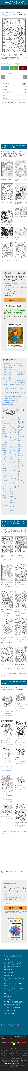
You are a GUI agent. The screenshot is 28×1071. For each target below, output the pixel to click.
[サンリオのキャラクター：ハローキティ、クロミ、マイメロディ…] (21, 701)
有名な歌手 (21, 436)
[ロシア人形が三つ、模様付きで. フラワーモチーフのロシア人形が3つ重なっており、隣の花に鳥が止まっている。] (7, 634)
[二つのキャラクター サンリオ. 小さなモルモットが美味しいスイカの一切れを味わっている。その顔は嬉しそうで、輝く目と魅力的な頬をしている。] (21, 755)
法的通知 (4, 1038)
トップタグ (17, 1036)
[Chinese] (24, 1042)
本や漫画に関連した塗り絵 (9, 398)
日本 (18, 12)
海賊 (19, 448)
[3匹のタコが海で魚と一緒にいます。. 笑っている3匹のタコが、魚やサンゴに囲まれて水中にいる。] (21, 662)
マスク (12, 474)
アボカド (4, 434)
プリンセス (13, 454)
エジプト (4, 444)
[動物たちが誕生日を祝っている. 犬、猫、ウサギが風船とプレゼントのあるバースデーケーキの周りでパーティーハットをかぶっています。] (7, 607)
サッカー (4, 470)
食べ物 (20, 480)
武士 (19, 442)
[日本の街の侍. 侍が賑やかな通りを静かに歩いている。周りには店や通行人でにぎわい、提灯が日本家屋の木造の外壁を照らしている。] (7, 235)
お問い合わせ (24, 1036)
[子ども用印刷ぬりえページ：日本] (2, 871)
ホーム (3, 12)
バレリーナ (13, 427)
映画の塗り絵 (8, 996)
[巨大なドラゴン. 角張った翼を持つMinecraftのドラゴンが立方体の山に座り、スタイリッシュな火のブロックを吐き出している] (7, 812)
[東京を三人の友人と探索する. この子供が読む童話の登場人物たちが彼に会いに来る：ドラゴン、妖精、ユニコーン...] (21, 235)
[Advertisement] (14, 123)
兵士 (11, 510)
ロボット (12, 496)
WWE (4, 429)
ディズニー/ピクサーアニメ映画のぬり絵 (13, 382)
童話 (19, 461)
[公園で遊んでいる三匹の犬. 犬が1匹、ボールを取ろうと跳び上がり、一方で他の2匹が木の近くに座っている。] (7, 662)
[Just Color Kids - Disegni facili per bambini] (18, 1042)
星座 (19, 434)
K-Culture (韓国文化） (8, 402)
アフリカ (4, 431)
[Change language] (26, 2)
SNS (3, 427)
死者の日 (20, 446)
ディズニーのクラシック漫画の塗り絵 (13, 380)
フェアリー (13, 450)
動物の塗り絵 (8, 969)
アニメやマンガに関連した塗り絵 (11, 396)
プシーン (12, 452)
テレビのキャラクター (10, 993)
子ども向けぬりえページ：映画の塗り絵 (13, 392)
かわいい (4, 462)
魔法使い (20, 486)
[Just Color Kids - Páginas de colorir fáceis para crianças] (15, 1042)
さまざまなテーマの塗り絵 (9, 369)
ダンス (4, 499)
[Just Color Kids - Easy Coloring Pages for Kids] (4, 1042)
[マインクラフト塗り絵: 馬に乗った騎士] (7, 736)
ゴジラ (4, 466)
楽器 (19, 440)
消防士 (20, 451)
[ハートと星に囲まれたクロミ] (21, 736)
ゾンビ (4, 489)
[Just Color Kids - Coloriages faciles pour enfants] (9, 1042)
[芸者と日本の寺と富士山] (7, 222)
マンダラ (6, 959)
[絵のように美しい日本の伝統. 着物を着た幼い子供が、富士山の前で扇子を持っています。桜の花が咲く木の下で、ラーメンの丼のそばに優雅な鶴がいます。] (21, 177)
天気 (19, 420)
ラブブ (12, 492)
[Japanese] (14, 1044)
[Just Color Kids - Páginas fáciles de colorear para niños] (12, 1042)
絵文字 (20, 463)
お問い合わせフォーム (16, 1061)
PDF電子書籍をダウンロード (15, 300)
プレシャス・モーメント (13, 462)
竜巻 (19, 459)
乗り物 (12, 506)
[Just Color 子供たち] (14, 2)
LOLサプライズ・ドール (5, 423)
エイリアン (5, 442)
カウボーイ (5, 452)
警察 (19, 471)
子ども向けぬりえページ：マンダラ (12, 363)
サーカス (4, 468)
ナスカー (12, 417)
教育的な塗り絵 (8, 972)
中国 (11, 500)
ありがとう (5, 436)
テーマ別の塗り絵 (10, 12)
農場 (19, 478)
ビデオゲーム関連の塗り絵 (9, 400)
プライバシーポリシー (18, 912)
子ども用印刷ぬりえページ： (13, 871)
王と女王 (20, 455)
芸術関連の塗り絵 (7, 378)
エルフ (4, 450)
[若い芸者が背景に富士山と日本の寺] (21, 199)
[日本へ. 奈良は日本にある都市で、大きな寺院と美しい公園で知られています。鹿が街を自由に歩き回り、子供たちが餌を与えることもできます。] (21, 258)
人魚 (11, 508)
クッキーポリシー (11, 1038)
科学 (19, 457)
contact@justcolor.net (8, 1063)
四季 (11, 512)
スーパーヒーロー (7, 394)
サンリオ (4, 472)
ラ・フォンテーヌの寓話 (13, 487)
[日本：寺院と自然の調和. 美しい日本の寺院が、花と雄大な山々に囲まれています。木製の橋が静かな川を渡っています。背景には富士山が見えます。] (21, 214)
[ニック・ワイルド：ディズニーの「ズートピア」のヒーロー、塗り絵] (7, 762)
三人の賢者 (13, 498)
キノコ (4, 464)
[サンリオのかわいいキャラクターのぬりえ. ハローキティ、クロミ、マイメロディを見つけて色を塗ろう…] (7, 709)
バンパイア (13, 430)
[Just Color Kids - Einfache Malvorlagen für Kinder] (21, 1042)
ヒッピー (12, 444)
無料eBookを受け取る (15, 908)
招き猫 (20, 430)
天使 (19, 417)
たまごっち (5, 495)
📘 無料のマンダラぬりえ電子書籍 (10, 1025)
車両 (19, 476)
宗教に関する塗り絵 (8, 404)
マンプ (12, 476)
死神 (19, 444)
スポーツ (4, 482)
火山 (19, 453)
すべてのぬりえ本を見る (13, 306)
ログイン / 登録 (23, 2)
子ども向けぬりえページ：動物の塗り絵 (13, 372)
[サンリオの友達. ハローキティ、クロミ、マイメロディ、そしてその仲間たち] (21, 783)
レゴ (11, 494)
